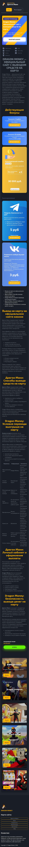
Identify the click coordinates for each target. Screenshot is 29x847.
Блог (14, 820)
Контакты (14, 826)
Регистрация (18, 9)
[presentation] (4, 43)
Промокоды (14, 824)
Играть (14, 39)
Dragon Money (6, 810)
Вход (9, 9)
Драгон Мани (14, 818)
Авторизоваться (14, 125)
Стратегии (14, 822)
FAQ (14, 828)
